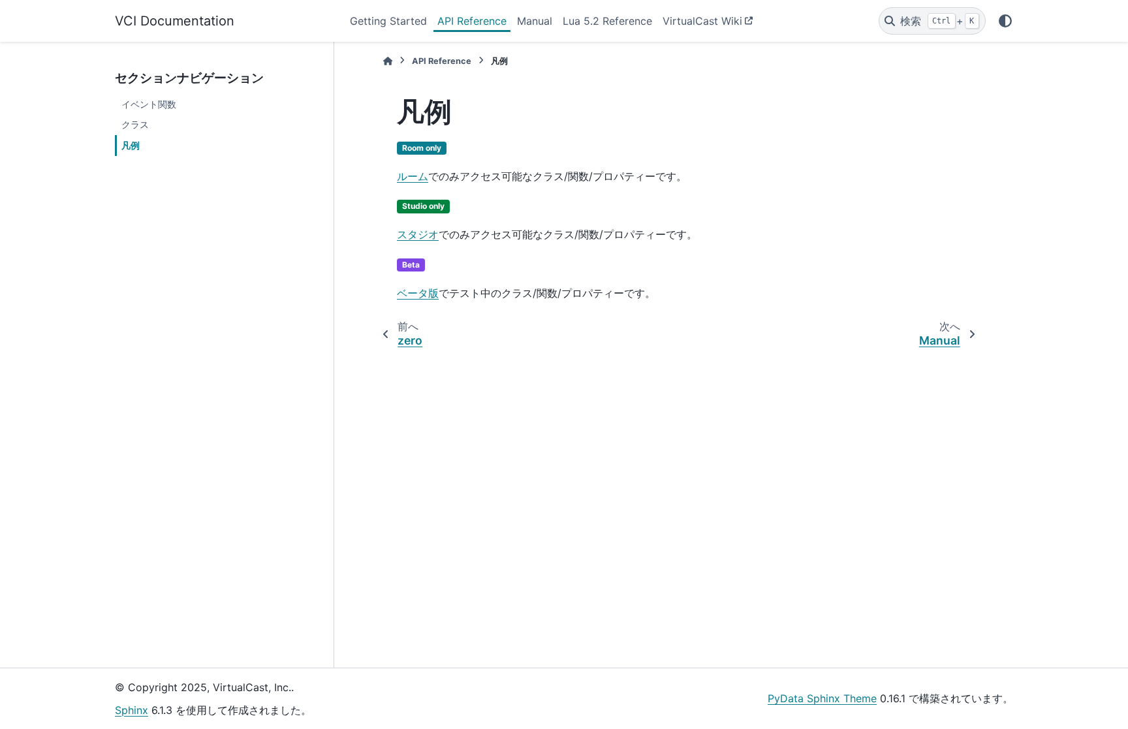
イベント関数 (148, 104)
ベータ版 (418, 293)
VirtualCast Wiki (702, 20)
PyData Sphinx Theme (822, 698)
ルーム (412, 176)
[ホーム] (387, 61)
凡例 (130, 145)
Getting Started (388, 20)
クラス (135, 124)
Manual (534, 20)
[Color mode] (1005, 21)
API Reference (472, 20)
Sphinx (131, 710)
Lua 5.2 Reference (607, 20)
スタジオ (418, 234)
